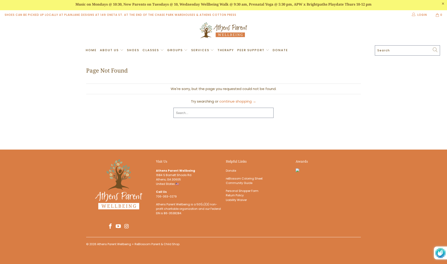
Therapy (225, 50)
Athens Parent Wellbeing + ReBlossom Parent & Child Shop (138, 244)
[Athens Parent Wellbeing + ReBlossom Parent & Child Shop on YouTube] (118, 227)
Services (200, 50)
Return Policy (235, 195)
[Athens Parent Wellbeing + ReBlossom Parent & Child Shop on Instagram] (126, 227)
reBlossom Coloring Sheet (244, 178)
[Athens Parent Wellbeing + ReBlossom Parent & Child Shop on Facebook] (110, 227)
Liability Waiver (236, 200)
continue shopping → (237, 101)
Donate (280, 50)
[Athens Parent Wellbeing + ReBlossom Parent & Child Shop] (223, 31)
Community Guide (239, 183)
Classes (151, 50)
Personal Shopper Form (242, 191)
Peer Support (251, 50)
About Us (110, 50)
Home (91, 50)
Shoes (133, 50)
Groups (175, 50)
